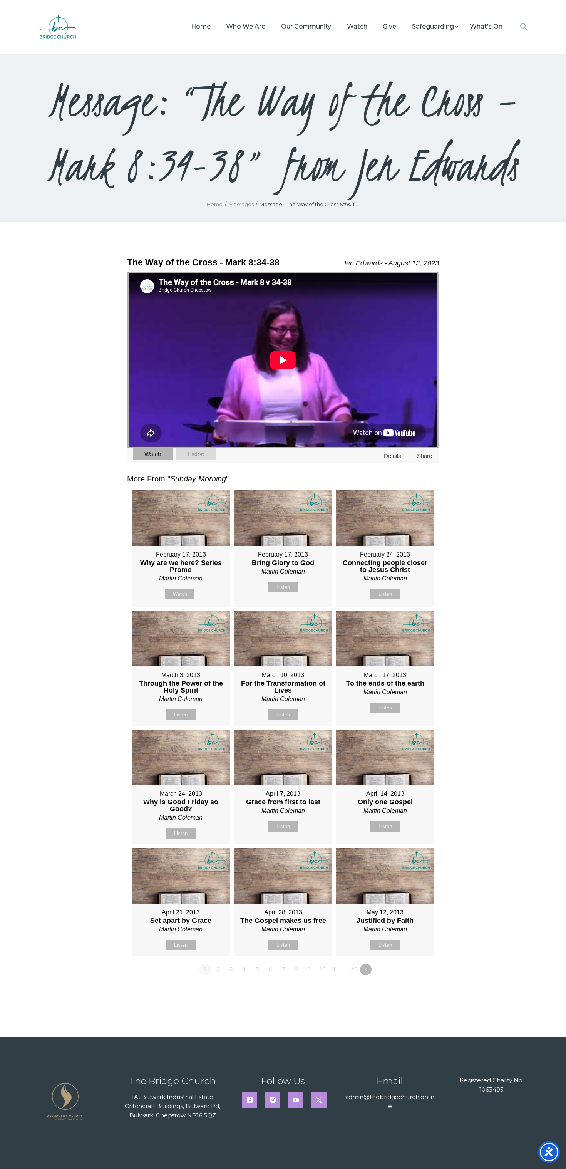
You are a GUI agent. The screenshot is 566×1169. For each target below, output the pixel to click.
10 (322, 969)
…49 (351, 969)
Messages (241, 204)
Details (392, 456)
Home (215, 204)
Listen (196, 454)
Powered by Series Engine (410, 990)
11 (335, 969)
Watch (152, 454)
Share (424, 456)
